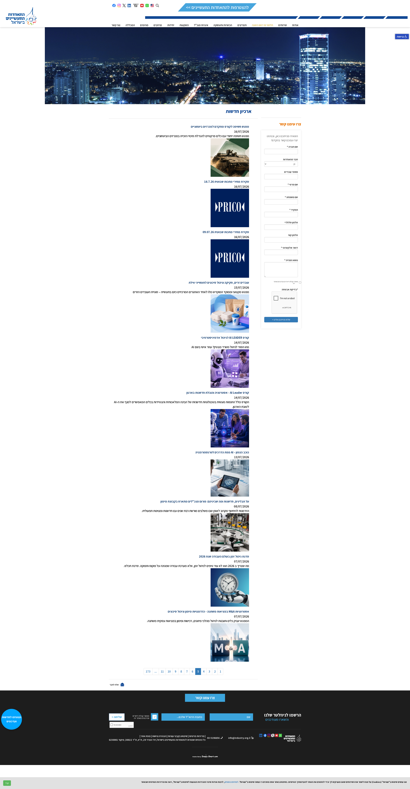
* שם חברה (292, 146)
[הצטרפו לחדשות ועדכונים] (13, 772)
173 (148, 671)
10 (169, 671)
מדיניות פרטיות (196, 736)
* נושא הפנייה (291, 260)
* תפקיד (293, 209)
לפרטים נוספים (231, 782)
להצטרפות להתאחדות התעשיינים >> (217, 7)
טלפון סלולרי (291, 222)
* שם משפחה (291, 197)
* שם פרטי (293, 184)
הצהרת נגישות (159, 736)
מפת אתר (146, 736)
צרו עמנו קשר (205, 697)
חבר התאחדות (290, 159)
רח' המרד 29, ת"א (147, 739)
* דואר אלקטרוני (289, 247)
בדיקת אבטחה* (290, 289)
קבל (7, 783)
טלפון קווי (293, 235)
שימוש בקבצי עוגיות (177, 736)
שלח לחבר (114, 684)
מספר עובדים (291, 172)
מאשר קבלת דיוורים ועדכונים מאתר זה (286, 282)
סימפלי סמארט (205, 756)
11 (162, 671)
